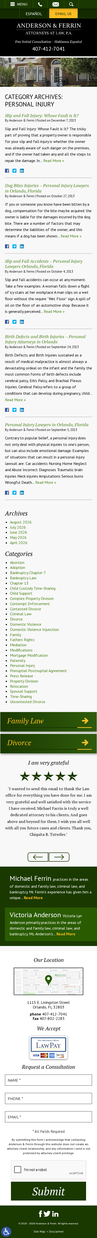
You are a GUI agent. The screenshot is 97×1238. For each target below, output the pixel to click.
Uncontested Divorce (27, 701)
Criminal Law (21, 613)
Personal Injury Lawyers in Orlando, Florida (47, 424)
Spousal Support (23, 691)
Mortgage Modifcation (29, 655)
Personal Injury (22, 665)
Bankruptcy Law (23, 577)
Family (15, 634)
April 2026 (18, 542)
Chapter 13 (19, 583)
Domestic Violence (25, 624)
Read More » (53, 160)
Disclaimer (56, 1231)
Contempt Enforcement (30, 603)
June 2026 (18, 532)
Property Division (24, 681)
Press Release (21, 675)
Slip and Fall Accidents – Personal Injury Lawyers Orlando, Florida (43, 263)
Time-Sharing (21, 696)
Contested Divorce (25, 608)
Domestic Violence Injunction (34, 629)
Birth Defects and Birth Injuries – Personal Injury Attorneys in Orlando (45, 339)
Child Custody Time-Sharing (32, 588)
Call (40, 4)
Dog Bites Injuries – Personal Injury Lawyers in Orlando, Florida (47, 188)
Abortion (17, 562)
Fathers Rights (22, 639)
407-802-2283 (52, 1018)
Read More (33, 897)
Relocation (19, 686)
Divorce (16, 619)
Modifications (21, 650)
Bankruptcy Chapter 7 (28, 572)
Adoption (17, 567)
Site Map (39, 1231)
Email (56, 4)
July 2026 (18, 527)
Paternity (17, 660)
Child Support (21, 593)
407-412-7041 (48, 48)
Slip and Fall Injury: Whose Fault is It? (42, 115)
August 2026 (21, 522)
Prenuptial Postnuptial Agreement (38, 670)
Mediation (18, 644)
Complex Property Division (32, 598)
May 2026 (18, 537)
